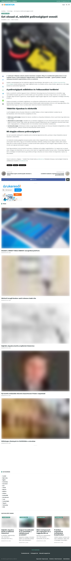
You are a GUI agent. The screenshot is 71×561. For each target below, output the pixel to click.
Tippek (4, 503)
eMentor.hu (41, 159)
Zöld (3, 507)
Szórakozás (5, 497)
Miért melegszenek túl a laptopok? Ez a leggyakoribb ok (44, 531)
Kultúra (4, 491)
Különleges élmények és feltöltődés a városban (18, 441)
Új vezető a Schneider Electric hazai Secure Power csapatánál (23, 393)
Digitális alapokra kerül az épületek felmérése (17, 346)
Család (4, 476)
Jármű (4, 487)
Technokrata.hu (25, 553)
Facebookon (23, 160)
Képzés (4, 489)
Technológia (9, 11)
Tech (3, 499)
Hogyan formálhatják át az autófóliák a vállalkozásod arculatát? (26, 532)
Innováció (5, 483)
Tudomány (5, 505)
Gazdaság (4, 481)
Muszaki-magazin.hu (44, 553)
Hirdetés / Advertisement (55, 558)
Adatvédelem (66, 558)
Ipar (3, 485)
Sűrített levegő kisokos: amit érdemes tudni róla (18, 298)
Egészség (4, 477)
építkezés (9, 165)
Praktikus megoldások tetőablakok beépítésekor (59, 532)
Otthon (4, 493)
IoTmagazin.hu (34, 553)
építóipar (15, 165)
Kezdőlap (3, 11)
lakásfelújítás (22, 165)
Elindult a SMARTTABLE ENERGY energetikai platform (20, 250)
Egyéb (4, 479)
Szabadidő (5, 495)
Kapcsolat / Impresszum (42, 558)
